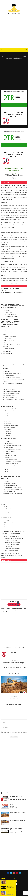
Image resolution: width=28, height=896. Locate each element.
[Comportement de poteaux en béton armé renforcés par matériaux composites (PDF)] (5, 830)
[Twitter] (18, 50)
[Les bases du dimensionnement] (3, 887)
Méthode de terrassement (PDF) (14, 695)
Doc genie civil (9, 58)
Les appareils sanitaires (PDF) (17, 820)
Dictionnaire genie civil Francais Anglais (17, 805)
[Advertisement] (14, 31)
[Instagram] (19, 50)
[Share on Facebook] (16, 647)
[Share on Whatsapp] (20, 647)
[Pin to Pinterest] (19, 647)
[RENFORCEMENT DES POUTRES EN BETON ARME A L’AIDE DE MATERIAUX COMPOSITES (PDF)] (5, 798)
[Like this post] (15, 647)
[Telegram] (22, 50)
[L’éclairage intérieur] (3, 893)
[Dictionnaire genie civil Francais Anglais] (5, 806)
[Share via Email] (23, 647)
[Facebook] (8, 873)
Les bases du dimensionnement (10, 887)
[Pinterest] (21, 50)
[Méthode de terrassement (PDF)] (14, 684)
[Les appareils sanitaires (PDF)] (5, 822)
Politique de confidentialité (19, 889)
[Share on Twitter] (17, 647)
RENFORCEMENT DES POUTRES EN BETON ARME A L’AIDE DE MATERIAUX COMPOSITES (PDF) (18, 798)
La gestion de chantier (9, 881)
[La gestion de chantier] (3, 882)
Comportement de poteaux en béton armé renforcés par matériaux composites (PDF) (17, 830)
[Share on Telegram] (22, 647)
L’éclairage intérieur (9, 892)
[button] (2, 687)
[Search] (26, 50)
